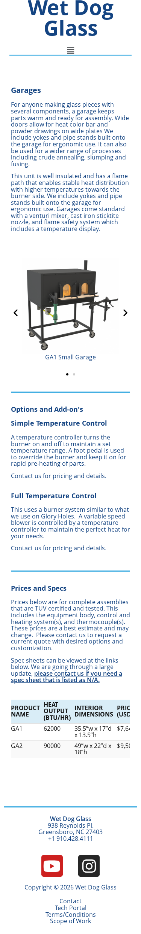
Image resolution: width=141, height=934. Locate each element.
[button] (15, 312)
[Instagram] (89, 865)
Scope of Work (70, 921)
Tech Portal (70, 908)
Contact (70, 901)
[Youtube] (52, 865)
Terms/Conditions (70, 914)
